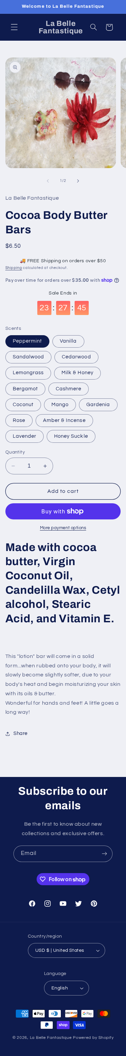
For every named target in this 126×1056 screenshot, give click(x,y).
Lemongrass (28, 372)
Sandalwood (28, 356)
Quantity (15, 452)
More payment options (63, 528)
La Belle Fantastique (51, 1038)
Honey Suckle (71, 436)
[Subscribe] (104, 854)
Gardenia (98, 404)
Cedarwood (76, 356)
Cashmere (68, 388)
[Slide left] (47, 180)
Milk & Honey (77, 372)
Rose (19, 420)
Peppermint (27, 341)
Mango (60, 404)
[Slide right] (78, 180)
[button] (14, 27)
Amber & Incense (64, 420)
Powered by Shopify (93, 1038)
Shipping (13, 268)
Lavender (24, 436)
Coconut (23, 404)
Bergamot (25, 388)
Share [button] (20, 733)
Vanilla (68, 341)
